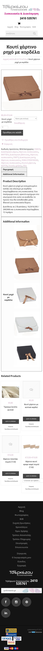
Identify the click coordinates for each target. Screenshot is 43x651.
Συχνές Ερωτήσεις (21, 523)
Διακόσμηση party (27, 157)
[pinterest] (26, 602)
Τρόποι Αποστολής (21, 535)
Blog (16, 27)
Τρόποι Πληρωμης (22, 539)
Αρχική (10, 27)
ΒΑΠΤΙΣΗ (5, 154)
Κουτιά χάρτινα (28, 163)
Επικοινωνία (21, 547)
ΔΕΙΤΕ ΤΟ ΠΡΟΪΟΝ (11, 421)
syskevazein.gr (32, 630)
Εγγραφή (21, 565)
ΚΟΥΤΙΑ (19, 59)
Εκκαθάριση (19, 123)
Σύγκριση (8, 144)
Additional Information (13, 174)
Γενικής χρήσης (15, 165)
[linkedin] (5, 613)
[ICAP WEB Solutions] (35, 632)
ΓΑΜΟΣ (37, 149)
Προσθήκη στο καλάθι (12, 133)
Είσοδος (21, 561)
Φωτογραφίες (25, 27)
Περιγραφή (8, 169)
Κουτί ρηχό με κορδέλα (7, 120)
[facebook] (5, 602)
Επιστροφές (21, 543)
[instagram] (16, 602)
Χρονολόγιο (21, 527)
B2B (34, 27)
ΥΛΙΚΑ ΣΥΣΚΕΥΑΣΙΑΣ (30, 160)
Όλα (25, 59)
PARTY (16, 157)
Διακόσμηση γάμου (9, 152)
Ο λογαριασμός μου (21, 557)
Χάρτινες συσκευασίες (28, 152)
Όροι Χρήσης (21, 531)
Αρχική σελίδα (9, 59)
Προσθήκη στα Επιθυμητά (16, 140)
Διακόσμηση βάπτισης (19, 154)
